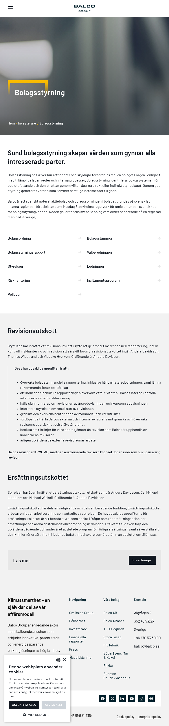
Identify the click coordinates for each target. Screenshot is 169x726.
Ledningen (95, 266)
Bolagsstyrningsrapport (26, 252)
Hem (11, 123)
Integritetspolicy (149, 717)
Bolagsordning (19, 238)
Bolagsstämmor (99, 238)
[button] (37, 714)
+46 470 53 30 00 (147, 637)
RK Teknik (111, 645)
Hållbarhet (77, 621)
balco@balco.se (147, 646)
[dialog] (37, 688)
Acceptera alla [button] (24, 705)
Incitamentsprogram (103, 280)
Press (73, 649)
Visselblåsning (80, 657)
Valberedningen (99, 252)
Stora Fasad (112, 637)
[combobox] (58, 660)
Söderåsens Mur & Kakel (115, 655)
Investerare (27, 123)
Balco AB (110, 612)
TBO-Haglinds (114, 629)
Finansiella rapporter (77, 639)
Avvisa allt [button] (53, 705)
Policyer (14, 294)
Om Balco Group (81, 612)
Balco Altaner (113, 621)
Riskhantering (19, 280)
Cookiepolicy (125, 717)
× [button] (64, 659)
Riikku (108, 665)
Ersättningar (142, 560)
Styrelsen (15, 266)
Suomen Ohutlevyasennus (116, 675)
